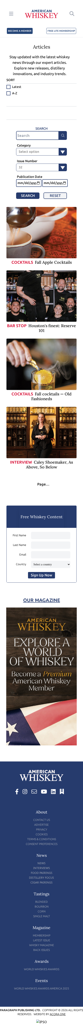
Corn (42, 911)
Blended (41, 902)
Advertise (41, 824)
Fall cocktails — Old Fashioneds (51, 396)
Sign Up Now (41, 575)
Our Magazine (41, 600)
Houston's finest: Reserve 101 (52, 328)
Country (21, 564)
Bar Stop (17, 325)
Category (24, 145)
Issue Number (27, 161)
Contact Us (41, 820)
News (41, 863)
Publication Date (29, 177)
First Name (19, 535)
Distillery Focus (41, 877)
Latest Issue (41, 940)
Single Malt (41, 916)
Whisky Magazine (41, 945)
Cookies (42, 834)
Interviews (41, 868)
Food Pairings (41, 873)
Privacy (41, 829)
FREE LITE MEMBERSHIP (61, 31)
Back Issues (41, 950)
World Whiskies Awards (41, 969)
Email (22, 554)
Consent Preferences (41, 844)
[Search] (63, 135)
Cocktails (22, 262)
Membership (41, 935)
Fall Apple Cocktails (53, 262)
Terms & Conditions (41, 839)
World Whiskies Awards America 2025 (41, 988)
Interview (21, 462)
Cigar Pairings (41, 882)
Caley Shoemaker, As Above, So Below (49, 464)
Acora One (58, 1014)
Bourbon (42, 906)
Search (28, 195)
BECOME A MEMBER (19, 31)
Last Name (19, 545)
